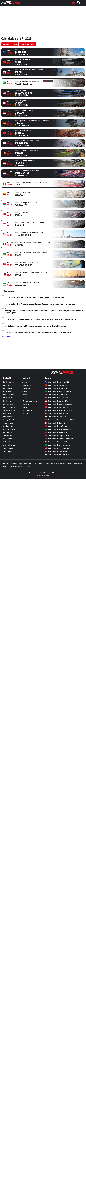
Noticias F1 (6, 337)
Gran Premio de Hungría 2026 (58, 417)
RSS (8, 464)
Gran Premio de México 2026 (58, 442)
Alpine (24, 382)
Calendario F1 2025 (10, 44)
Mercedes (25, 404)
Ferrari (24, 395)
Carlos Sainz (7, 413)
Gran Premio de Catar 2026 (57, 451)
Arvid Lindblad (8, 436)
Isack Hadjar (7, 401)
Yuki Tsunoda (8, 439)
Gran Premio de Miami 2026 (57, 395)
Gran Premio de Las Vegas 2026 (59, 448)
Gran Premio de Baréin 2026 (57, 432)
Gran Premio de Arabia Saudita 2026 (60, 391)
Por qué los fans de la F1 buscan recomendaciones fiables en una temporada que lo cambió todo (40, 304)
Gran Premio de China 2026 (57, 385)
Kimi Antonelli (8, 417)
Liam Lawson (8, 404)
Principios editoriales (58, 464)
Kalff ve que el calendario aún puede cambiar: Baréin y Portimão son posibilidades (34, 297)
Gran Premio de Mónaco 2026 (58, 401)
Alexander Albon (9, 410)
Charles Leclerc (8, 385)
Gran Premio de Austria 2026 (58, 407)
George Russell (8, 420)
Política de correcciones (74, 464)
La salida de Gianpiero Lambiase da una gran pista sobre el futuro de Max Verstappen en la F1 (39, 332)
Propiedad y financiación (8, 466)
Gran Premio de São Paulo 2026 (59, 445)
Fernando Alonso (9, 429)
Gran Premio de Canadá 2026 (58, 398)
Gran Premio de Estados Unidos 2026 (61, 439)
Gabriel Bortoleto (9, 442)
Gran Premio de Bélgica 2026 (58, 413)
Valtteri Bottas (8, 448)
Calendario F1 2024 (27, 44)
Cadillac (25, 391)
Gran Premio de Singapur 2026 (58, 436)
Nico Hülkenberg (9, 445)
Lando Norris (7, 388)
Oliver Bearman (8, 423)
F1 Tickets (21, 466)
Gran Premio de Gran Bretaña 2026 (60, 410)
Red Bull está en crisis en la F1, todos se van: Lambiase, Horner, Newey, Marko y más (36, 326)
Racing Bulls (26, 407)
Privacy (29, 466)
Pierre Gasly (7, 398)
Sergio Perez (22, 464)
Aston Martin (26, 385)
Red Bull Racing (27, 410)
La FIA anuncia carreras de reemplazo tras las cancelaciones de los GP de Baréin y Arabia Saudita (40, 319)
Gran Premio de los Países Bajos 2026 (61, 420)
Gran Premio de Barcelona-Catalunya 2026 (62, 404)
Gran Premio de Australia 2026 (58, 382)
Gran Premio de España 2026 (58, 426)
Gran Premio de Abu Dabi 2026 (58, 454)
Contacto (14, 464)
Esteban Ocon (8, 426)
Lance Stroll (7, 432)
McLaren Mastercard (29, 401)
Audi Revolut (26, 388)
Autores (2, 464)
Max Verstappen (9, 407)
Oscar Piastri (7, 391)
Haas (24, 398)
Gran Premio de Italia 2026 (57, 423)
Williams (25, 413)
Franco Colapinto (9, 395)
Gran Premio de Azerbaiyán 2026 (59, 429)
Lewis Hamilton (8, 382)
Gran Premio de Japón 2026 (57, 388)
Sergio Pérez (7, 451)
